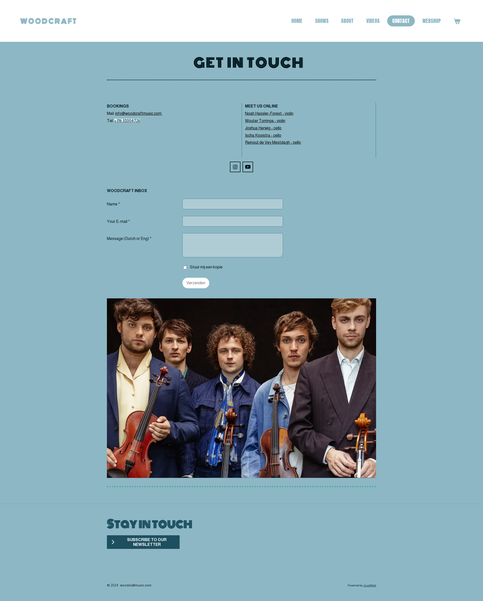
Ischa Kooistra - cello (263, 135)
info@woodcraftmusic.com (138, 113)
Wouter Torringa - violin (265, 121)
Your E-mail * (118, 221)
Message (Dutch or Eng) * (129, 238)
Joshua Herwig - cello (263, 128)
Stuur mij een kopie (206, 267)
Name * (113, 204)
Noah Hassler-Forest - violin (269, 113)
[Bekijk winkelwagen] (456, 21)
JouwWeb (369, 585)
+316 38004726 (127, 121)
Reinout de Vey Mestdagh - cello (273, 142)
